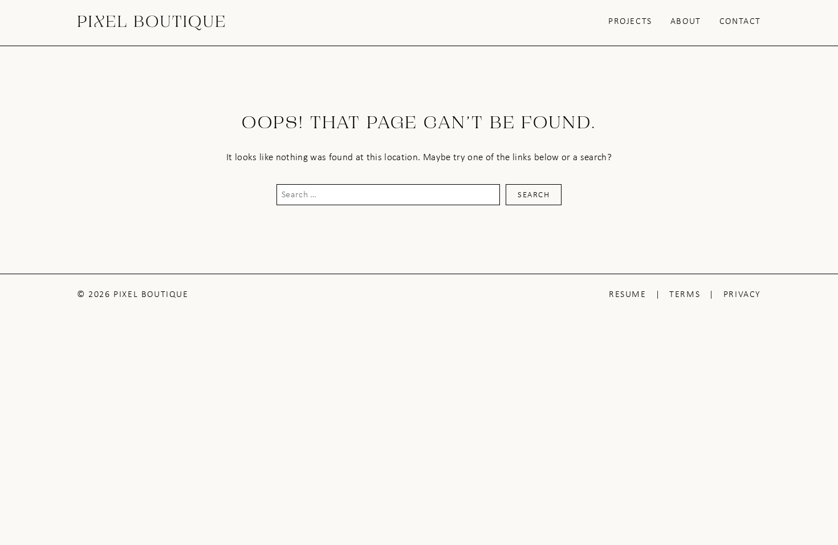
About (685, 20)
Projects (630, 20)
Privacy (742, 293)
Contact (740, 20)
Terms (684, 293)
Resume (627, 293)
